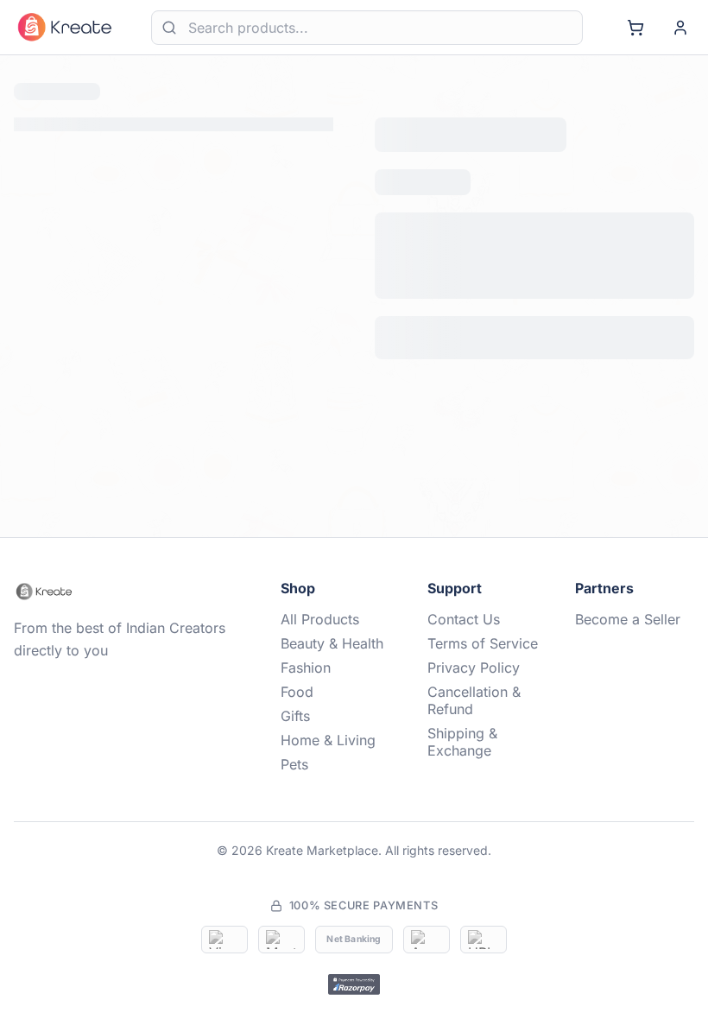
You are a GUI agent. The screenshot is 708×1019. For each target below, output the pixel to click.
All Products (320, 646)
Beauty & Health (332, 671)
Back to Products (354, 329)
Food (297, 719)
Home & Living (328, 767)
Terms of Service (482, 671)
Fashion (306, 695)
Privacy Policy (473, 695)
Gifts (295, 743)
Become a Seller (627, 646)
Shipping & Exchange (462, 769)
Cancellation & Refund (474, 728)
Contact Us (463, 646)
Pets (294, 792)
